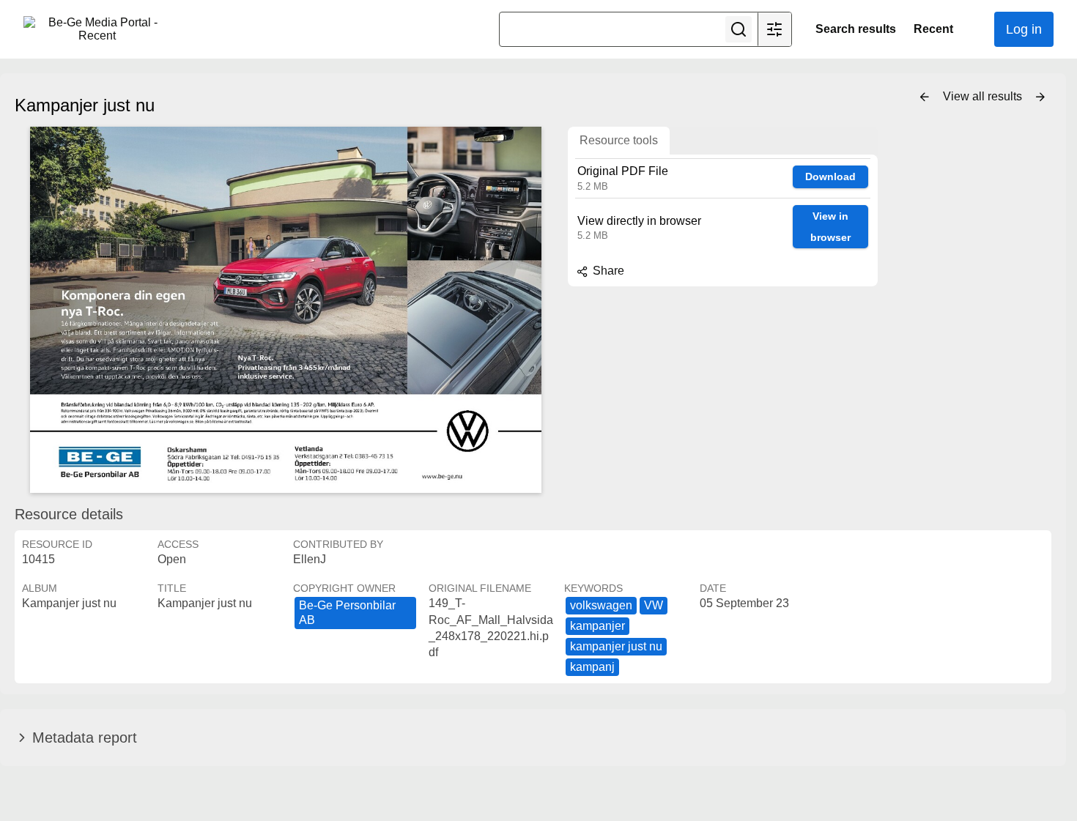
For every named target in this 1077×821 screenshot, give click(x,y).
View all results (984, 96)
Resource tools (619, 140)
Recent (933, 29)
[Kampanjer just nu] (286, 310)
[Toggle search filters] (774, 29)
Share (607, 270)
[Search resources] (738, 29)
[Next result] (1040, 97)
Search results (855, 29)
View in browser (830, 226)
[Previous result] (925, 97)
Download (830, 176)
